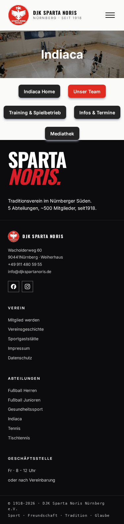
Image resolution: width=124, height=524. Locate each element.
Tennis (14, 428)
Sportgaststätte (23, 338)
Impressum (19, 348)
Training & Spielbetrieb (35, 112)
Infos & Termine (97, 112)
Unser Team (87, 91)
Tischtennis (19, 437)
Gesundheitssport (25, 409)
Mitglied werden (23, 319)
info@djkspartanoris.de (29, 271)
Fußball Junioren (24, 400)
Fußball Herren (22, 390)
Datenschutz (20, 357)
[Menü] (110, 15)
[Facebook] (13, 286)
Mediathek (62, 133)
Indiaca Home (39, 91)
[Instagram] (27, 286)
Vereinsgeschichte (26, 329)
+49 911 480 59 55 (25, 264)
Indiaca (15, 418)
